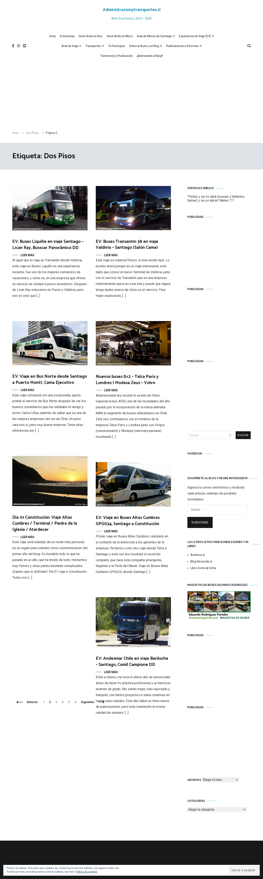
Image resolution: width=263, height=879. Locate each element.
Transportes (93, 46)
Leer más (27, 255)
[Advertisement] (131, 96)
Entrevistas (67, 36)
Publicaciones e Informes (182, 46)
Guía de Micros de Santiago (154, 36)
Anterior (32, 702)
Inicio (52, 36)
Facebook (194, 453)
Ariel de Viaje (69, 46)
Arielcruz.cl (197, 555)
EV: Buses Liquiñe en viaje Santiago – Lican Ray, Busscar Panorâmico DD (47, 244)
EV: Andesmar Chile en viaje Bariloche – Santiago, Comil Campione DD (132, 661)
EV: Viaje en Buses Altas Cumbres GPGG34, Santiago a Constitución (128, 520)
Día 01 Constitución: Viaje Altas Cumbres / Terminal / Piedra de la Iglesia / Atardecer (44, 523)
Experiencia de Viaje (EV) (195, 36)
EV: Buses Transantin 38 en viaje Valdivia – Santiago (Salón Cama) (127, 244)
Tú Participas (116, 46)
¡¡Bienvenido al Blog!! (150, 55)
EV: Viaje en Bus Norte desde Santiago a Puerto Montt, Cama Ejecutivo (49, 379)
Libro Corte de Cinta (203, 568)
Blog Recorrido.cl (201, 561)
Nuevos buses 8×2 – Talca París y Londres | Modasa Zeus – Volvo (127, 379)
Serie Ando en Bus (91, 36)
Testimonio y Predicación (116, 55)
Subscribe (200, 522)
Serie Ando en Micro (120, 36)
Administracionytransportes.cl (131, 9)
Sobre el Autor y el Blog (144, 46)
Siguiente (87, 702)
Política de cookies (86, 871)
